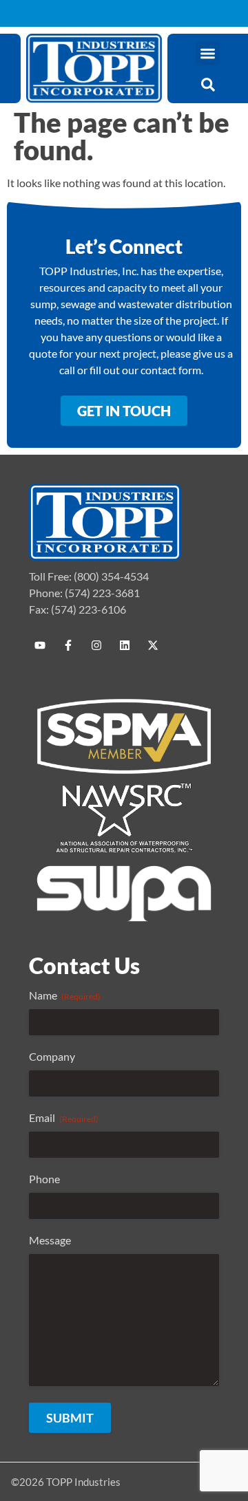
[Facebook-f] (68, 645)
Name (65, 995)
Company (52, 1056)
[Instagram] (96, 645)
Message (50, 1239)
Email (64, 1117)
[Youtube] (40, 645)
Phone (44, 1178)
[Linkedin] (125, 645)
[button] (208, 53)
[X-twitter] (153, 645)
